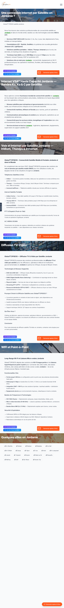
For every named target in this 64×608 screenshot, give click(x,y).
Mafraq (8, 459)
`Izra (36, 450)
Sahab (19, 446)
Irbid (44, 450)
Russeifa (49, 455)
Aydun (28, 455)
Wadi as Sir (38, 455)
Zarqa (19, 450)
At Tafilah (9, 450)
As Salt (49, 446)
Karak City (37, 459)
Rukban (29, 446)
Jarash (8, 455)
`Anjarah (18, 455)
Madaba (39, 446)
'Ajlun (28, 450)
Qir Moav (26, 459)
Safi (17, 459)
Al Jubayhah (55, 450)
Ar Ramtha (9, 446)
